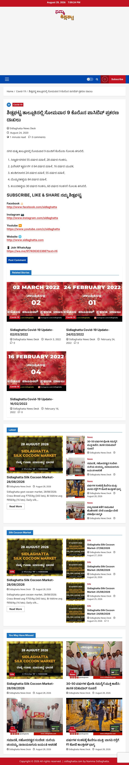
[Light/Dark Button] (90, 79)
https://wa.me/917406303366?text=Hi (32, 251)
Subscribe (117, 79)
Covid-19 (17, 104)
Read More (17, 507)
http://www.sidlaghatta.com (25, 240)
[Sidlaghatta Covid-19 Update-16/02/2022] (36, 371)
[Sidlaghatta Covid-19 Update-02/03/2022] (36, 302)
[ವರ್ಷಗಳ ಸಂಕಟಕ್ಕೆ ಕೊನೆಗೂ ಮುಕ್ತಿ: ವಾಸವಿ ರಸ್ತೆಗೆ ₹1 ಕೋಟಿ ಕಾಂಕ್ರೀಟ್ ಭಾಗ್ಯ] (94, 716)
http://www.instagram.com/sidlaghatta (32, 218)
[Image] (9, 104)
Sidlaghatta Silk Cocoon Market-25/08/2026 (75, 591)
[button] (7, 79)
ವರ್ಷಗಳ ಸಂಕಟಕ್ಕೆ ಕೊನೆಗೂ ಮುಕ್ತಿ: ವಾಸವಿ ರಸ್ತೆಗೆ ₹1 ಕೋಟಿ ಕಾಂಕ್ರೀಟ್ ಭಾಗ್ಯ (75, 488)
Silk (12, 468)
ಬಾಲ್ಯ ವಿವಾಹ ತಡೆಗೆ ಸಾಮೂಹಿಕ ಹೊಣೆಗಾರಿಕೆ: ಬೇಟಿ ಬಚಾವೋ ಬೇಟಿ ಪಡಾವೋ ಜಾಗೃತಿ (75, 510)
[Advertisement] (64, 48)
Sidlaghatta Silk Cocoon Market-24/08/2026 (75, 613)
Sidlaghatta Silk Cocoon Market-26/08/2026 (75, 569)
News (90, 437)
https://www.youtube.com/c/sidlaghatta (33, 229)
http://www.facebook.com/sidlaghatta (32, 207)
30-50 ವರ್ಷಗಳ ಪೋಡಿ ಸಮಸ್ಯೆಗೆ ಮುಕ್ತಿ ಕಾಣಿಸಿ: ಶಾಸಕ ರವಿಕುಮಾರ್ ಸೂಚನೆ (75, 445)
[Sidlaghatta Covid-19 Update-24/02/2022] (92, 302)
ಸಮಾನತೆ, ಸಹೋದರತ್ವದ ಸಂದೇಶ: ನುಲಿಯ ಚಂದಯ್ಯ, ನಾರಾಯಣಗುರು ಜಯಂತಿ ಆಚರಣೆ (75, 467)
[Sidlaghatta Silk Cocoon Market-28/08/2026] (35, 454)
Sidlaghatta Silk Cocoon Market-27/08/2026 (75, 548)
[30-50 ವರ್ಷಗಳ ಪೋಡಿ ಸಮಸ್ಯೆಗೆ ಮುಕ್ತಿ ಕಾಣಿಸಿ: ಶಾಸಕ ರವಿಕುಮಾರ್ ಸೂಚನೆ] (94, 660)
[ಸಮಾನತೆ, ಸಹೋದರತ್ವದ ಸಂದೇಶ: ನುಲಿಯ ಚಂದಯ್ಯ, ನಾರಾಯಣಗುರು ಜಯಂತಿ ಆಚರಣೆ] (35, 716)
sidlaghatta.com (73, 761)
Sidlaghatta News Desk (23, 128)
